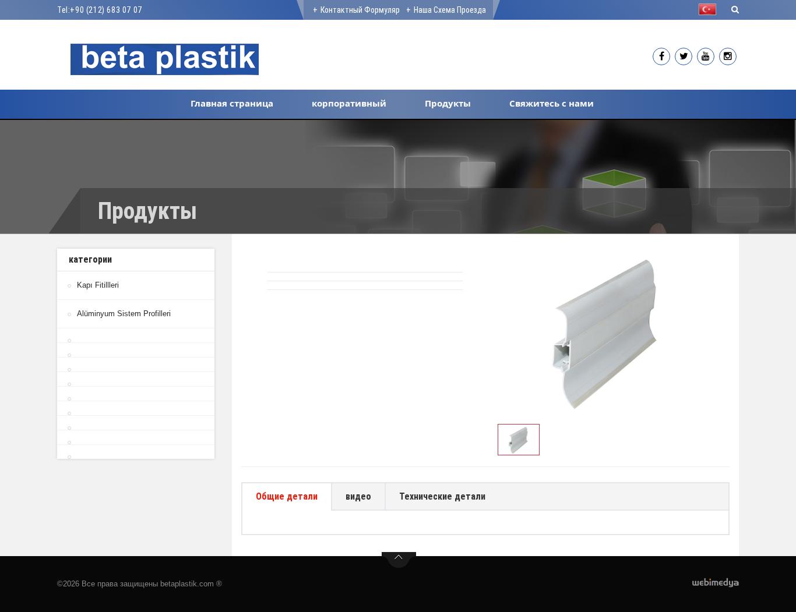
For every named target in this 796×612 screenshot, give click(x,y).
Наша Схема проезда (450, 10)
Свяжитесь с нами (551, 103)
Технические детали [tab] (442, 496)
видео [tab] (358, 496)
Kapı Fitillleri (98, 285)
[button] (710, 9)
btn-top (399, 560)
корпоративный (349, 103)
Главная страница (232, 103)
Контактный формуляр (360, 10)
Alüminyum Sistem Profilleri (124, 313)
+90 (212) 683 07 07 (106, 10)
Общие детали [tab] (287, 496)
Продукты (448, 103)
